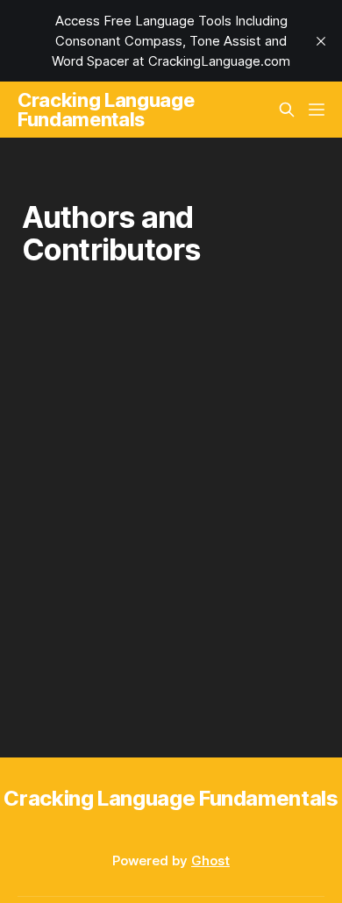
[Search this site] (287, 110)
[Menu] (317, 110)
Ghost (210, 860)
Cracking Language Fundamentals (106, 109)
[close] (321, 41)
